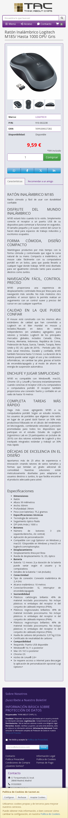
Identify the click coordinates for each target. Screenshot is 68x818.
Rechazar (22, 797)
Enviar (43, 747)
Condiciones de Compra (18, 762)
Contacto (45, 24)
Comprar (52, 157)
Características (14, 181)
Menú (12, 24)
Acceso (27, 24)
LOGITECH (40, 116)
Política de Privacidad (13, 733)
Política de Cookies (50, 813)
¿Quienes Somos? (15, 765)
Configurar (9, 797)
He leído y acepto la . (28, 739)
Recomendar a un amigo (40, 181)
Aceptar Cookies (37, 797)
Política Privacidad (15, 759)
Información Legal (45, 755)
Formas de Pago (44, 762)
